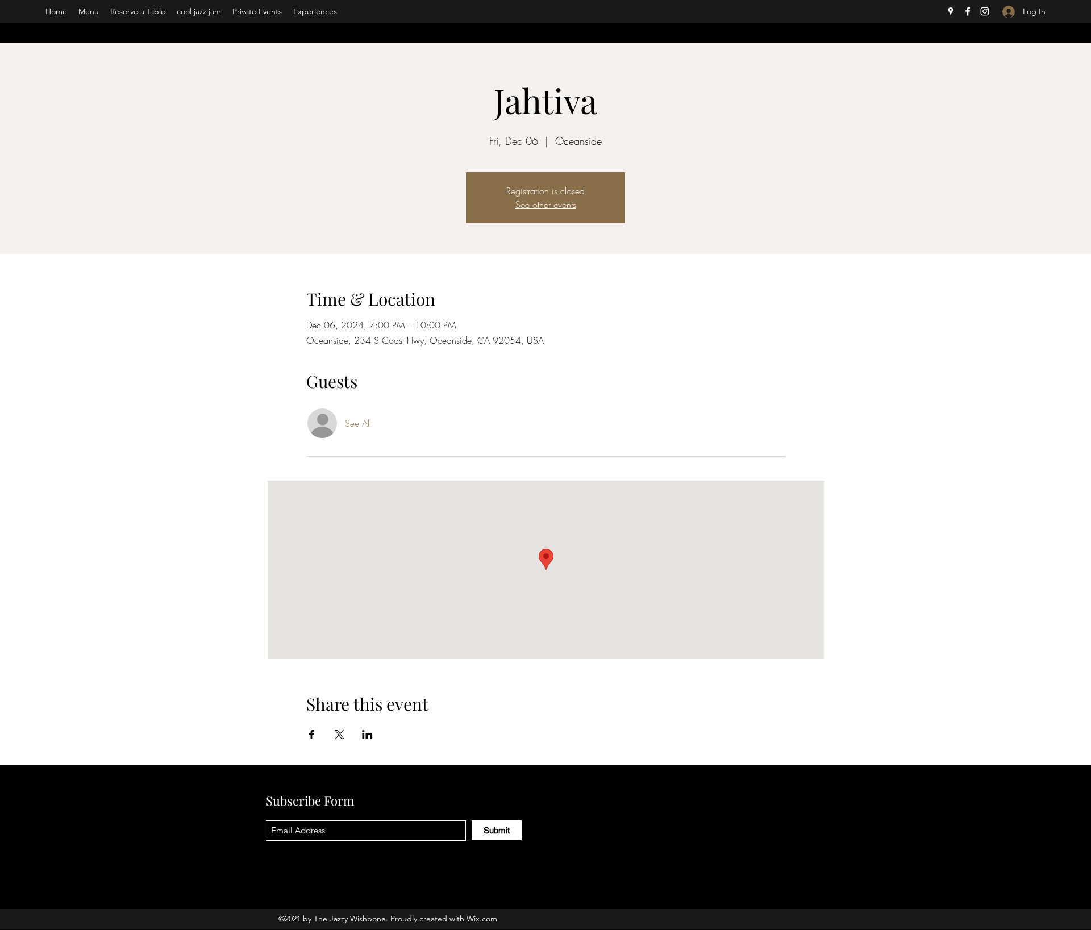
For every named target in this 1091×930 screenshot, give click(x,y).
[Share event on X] (339, 734)
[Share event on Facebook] (311, 734)
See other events (545, 204)
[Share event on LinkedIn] (367, 734)
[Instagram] (984, 11)
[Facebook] (967, 11)
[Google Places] (950, 11)
